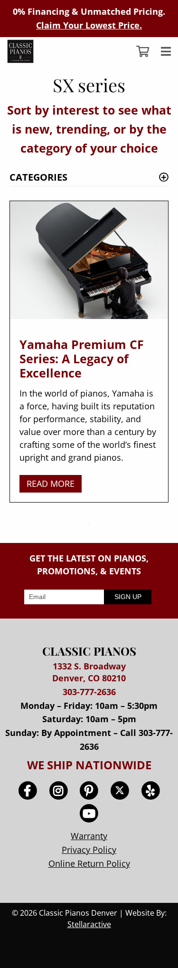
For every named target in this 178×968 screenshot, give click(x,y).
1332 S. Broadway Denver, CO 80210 (89, 672)
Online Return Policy (89, 863)
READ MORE (51, 483)
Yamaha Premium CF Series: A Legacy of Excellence (81, 358)
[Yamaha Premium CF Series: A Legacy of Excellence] (89, 264)
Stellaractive (89, 924)
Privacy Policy (89, 849)
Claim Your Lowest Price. (89, 25)
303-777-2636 (89, 691)
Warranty (89, 836)
